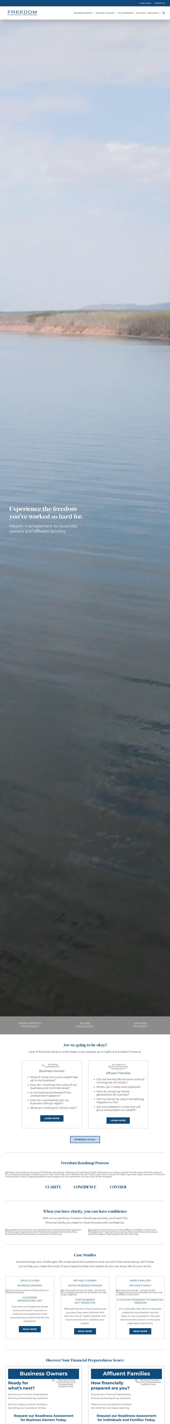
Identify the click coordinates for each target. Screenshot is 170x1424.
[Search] (164, 13)
